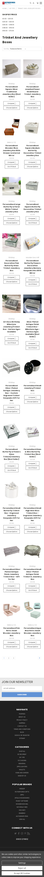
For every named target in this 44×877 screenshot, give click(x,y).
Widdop (22, 789)
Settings (22, 863)
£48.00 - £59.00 (8, 28)
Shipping (22, 723)
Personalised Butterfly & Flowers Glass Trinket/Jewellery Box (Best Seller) (12, 454)
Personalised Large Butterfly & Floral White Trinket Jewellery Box (12, 208)
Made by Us (22, 776)
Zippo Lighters (22, 767)
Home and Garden (22, 773)
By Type (22, 757)
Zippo (22, 795)
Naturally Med (22, 807)
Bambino (22, 813)
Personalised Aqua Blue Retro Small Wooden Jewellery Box (32, 632)
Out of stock (11, 167)
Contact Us (22, 726)
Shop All (22, 751)
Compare (10, 103)
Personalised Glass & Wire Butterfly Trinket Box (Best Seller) (32, 453)
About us (22, 717)
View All (22, 819)
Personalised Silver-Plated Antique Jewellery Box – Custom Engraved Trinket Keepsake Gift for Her (11, 393)
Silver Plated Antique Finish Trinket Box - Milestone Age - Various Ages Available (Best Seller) (32, 329)
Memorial (22, 764)
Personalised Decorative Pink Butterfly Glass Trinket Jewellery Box (11, 265)
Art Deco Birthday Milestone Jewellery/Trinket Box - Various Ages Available (11, 327)
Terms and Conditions (22, 729)
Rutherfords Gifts (22, 792)
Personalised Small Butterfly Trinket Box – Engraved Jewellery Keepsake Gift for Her (11, 514)
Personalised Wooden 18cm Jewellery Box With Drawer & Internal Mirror (11, 150)
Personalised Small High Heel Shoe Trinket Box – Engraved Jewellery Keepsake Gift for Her (32, 514)
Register (26, 735)
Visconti (22, 810)
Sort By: (6, 49)
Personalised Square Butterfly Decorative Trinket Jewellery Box (32, 208)
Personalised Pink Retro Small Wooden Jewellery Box (11, 632)
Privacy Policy (22, 720)
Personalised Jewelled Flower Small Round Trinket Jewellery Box (32, 92)
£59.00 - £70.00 (8, 31)
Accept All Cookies (22, 873)
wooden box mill (22, 804)
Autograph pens (22, 816)
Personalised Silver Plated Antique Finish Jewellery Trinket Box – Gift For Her (11, 574)
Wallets (22, 770)
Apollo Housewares (22, 798)
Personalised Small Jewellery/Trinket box (32, 388)
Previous (3, 874)
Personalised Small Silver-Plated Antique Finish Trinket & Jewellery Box (32, 574)
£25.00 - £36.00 (8, 22)
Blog (22, 732)
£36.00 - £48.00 (8, 25)
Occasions (22, 760)
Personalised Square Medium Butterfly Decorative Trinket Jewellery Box (32, 150)
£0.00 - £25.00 (7, 19)
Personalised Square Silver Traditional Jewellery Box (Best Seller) (11, 92)
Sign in (17, 735)
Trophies (22, 714)
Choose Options (11, 108)
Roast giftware (22, 801)
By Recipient (22, 754)
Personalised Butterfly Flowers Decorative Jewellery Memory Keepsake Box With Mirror (32, 266)
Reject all (22, 868)
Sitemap (22, 738)
